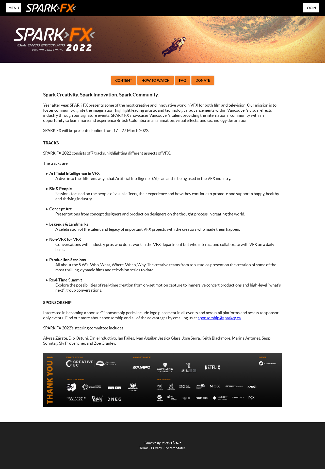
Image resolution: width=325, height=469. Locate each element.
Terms (144, 448)
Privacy (156, 448)
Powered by (152, 443)
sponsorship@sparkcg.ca (219, 317)
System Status (175, 448)
